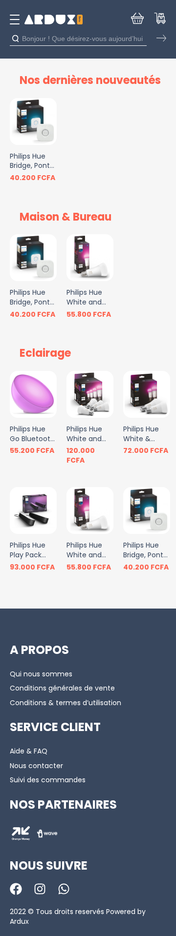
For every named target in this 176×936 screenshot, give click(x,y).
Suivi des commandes (48, 780)
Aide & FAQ (28, 751)
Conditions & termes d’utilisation (65, 703)
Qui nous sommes (41, 674)
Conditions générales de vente (62, 688)
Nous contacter (36, 766)
